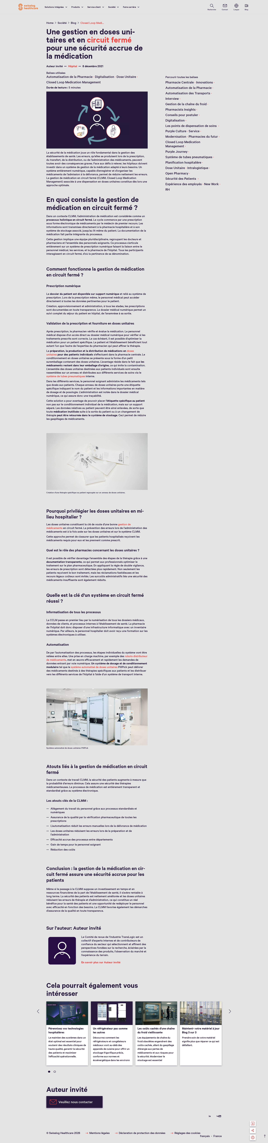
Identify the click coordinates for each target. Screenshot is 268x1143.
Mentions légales (99, 1133)
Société (111, 6)
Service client (94, 6)
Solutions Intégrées (54, 6)
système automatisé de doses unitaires (94, 667)
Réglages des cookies (187, 1133)
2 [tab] (55, 1072)
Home (49, 23)
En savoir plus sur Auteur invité (100, 962)
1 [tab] (49, 1072)
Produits (75, 6)
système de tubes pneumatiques (65, 376)
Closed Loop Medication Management (92, 23)
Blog (73, 23)
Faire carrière (129, 6)
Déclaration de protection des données (142, 1133)
